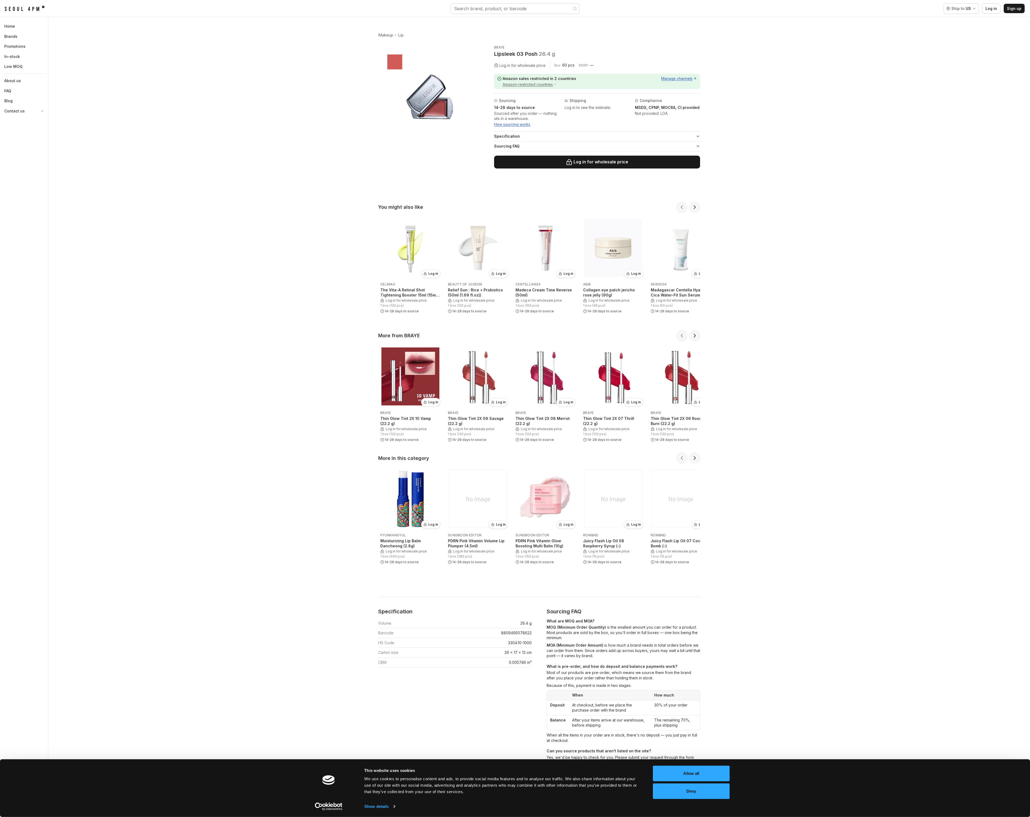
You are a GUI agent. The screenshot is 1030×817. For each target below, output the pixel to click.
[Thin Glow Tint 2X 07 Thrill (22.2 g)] (613, 394)
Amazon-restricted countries (528, 84)
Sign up (1014, 8)
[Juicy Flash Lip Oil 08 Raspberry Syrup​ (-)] (613, 516)
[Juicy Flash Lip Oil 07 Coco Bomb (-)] (681, 516)
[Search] (575, 8)
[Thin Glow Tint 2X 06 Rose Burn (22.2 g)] (681, 394)
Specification (507, 136)
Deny (691, 791)
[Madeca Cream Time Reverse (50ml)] (545, 266)
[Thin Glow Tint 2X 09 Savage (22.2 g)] (478, 394)
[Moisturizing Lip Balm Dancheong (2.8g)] (410, 516)
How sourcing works (512, 124)
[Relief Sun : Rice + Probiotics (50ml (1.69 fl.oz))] (478, 266)
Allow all (691, 773)
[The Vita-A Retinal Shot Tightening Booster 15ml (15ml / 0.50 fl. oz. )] (410, 266)
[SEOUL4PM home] (24, 8)
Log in (991, 8)
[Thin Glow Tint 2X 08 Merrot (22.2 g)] (545, 394)
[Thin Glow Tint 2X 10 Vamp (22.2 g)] (410, 394)
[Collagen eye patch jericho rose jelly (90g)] (613, 266)
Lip (401, 35)
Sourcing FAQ (507, 146)
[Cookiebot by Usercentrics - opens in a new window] (328, 807)
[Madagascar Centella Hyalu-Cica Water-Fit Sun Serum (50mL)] (681, 266)
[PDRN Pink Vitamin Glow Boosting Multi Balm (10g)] (545, 516)
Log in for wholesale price (600, 161)
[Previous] (681, 207)
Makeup (385, 35)
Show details (376, 806)
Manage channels (677, 78)
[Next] (694, 207)
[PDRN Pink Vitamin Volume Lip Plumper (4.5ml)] (478, 516)
